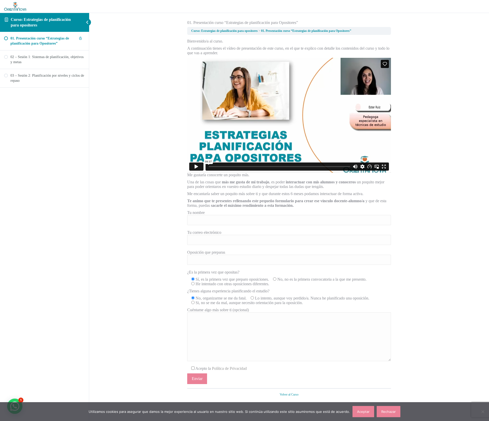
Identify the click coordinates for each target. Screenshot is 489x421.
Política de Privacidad (229, 368)
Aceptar (363, 412)
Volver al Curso (289, 394)
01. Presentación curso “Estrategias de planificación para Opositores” (306, 31)
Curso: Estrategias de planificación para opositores (224, 31)
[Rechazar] (482, 411)
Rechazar (388, 412)
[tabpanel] (289, 211)
